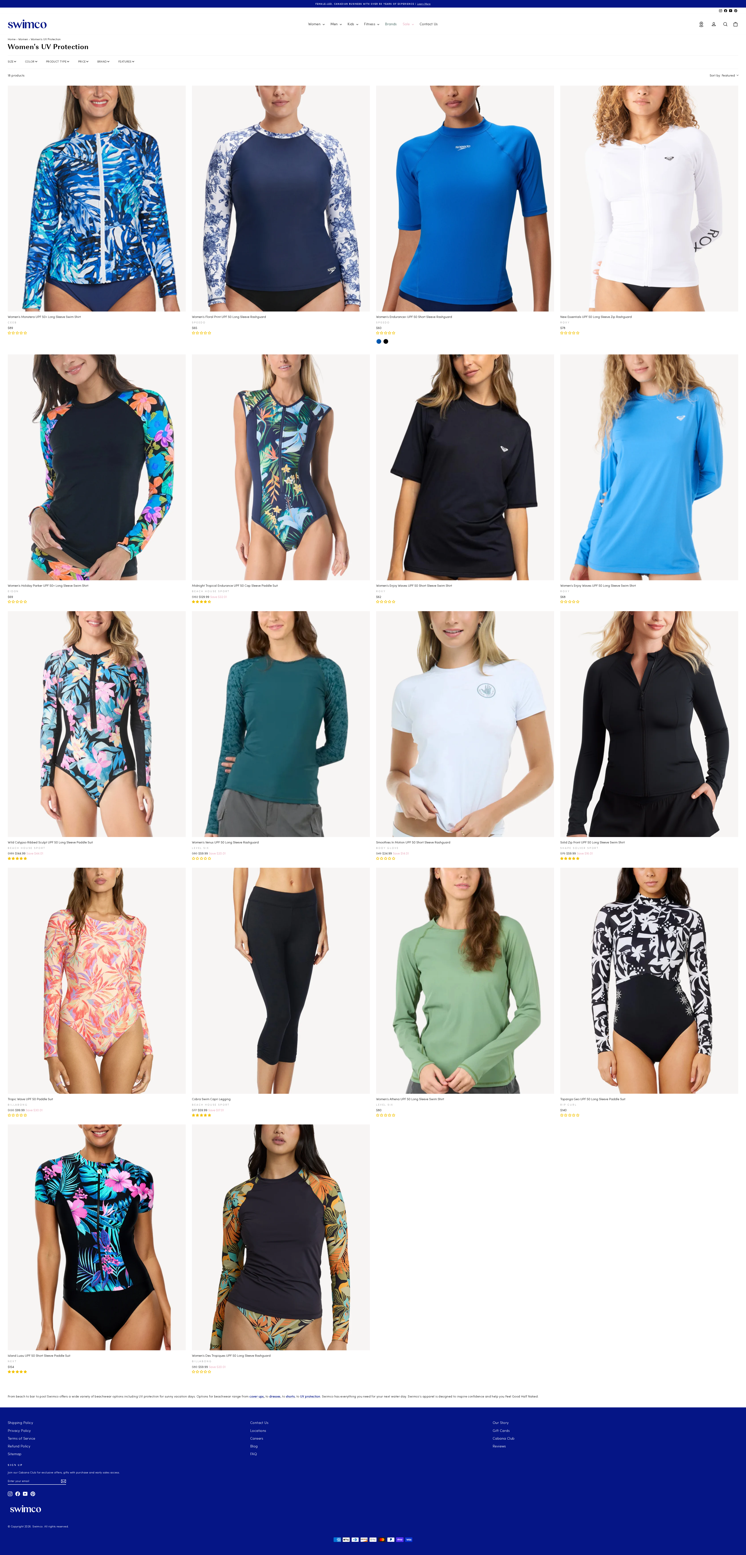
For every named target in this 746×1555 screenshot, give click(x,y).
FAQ (253, 1453)
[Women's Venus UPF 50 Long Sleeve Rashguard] (281, 724)
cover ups (256, 1396)
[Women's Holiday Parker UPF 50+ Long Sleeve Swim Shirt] (97, 467)
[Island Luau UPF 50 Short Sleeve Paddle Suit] (97, 1237)
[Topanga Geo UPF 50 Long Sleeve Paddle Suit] (649, 981)
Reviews (499, 1446)
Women (315, 23)
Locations (258, 1430)
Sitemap (15, 1453)
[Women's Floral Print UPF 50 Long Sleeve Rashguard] (281, 199)
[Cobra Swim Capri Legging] (281, 981)
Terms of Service (21, 1438)
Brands (391, 23)
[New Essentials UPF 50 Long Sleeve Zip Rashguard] (649, 199)
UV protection (310, 1396)
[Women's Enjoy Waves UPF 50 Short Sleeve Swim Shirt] (465, 467)
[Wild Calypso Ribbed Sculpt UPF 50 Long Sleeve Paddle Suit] (97, 724)
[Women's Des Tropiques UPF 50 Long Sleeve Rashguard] (281, 1237)
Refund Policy (19, 1446)
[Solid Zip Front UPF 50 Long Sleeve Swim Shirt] (649, 724)
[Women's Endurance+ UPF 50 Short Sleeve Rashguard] (465, 199)
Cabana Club (503, 1438)
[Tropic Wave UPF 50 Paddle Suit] (97, 981)
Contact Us (429, 23)
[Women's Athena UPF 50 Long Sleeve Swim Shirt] (465, 981)
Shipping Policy (20, 1422)
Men (334, 23)
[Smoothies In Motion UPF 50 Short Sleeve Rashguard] (465, 724)
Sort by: (722, 75)
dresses (275, 1396)
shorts (290, 1396)
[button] (17, 333)
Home (12, 39)
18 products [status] (16, 75)
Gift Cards (501, 1430)
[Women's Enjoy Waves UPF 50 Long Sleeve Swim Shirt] (649, 467)
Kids (351, 23)
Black (386, 341)
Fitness (370, 23)
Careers (256, 1438)
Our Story (501, 1422)
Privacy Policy (19, 1430)
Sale (407, 23)
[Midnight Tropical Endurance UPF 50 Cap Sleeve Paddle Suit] (281, 467)
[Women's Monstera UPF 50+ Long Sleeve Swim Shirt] (97, 199)
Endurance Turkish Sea (379, 341)
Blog (254, 1446)
